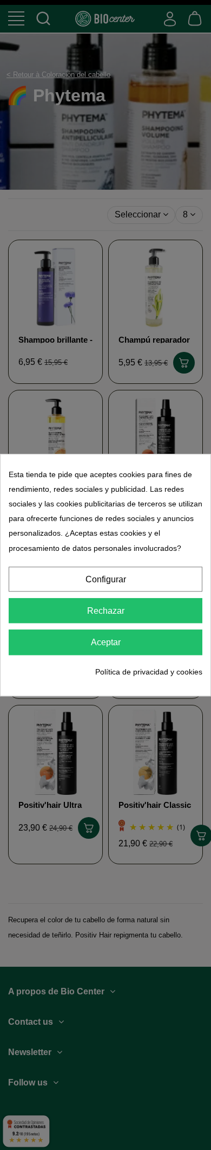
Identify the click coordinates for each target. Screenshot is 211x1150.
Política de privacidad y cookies (148, 671)
